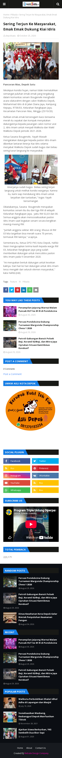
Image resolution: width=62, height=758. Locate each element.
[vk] (45, 475)
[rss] (16, 468)
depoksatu (11, 35)
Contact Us (40, 748)
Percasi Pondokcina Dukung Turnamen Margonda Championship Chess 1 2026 (39, 325)
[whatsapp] (16, 490)
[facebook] (16, 461)
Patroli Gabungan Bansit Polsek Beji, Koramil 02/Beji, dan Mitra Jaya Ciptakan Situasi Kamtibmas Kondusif (38, 343)
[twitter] (45, 461)
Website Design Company (36, 753)
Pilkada (14, 14)
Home (6, 14)
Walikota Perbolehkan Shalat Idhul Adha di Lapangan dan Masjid (38, 700)
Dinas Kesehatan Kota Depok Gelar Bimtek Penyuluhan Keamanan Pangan (38, 617)
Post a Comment (12, 374)
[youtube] (16, 483)
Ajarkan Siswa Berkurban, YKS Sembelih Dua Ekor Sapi (35, 731)
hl (20, 281)
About (29, 748)
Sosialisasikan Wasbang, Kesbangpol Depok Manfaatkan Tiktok (36, 716)
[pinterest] (45, 468)
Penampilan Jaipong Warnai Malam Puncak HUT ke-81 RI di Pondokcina (38, 309)
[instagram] (16, 475)
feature (13, 281)
